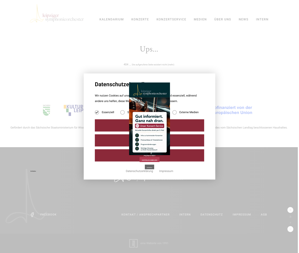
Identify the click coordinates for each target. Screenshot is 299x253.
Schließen (149, 168)
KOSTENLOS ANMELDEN (149, 160)
